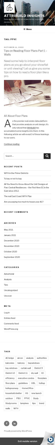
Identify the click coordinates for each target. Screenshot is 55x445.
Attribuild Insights (24, 16)
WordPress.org (11, 329)
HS (26, 393)
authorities (42, 358)
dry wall (34, 373)
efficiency (10, 378)
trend (41, 403)
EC (42, 373)
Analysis (8, 279)
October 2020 (10, 251)
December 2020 (11, 240)
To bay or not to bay (13, 178)
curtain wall (26, 368)
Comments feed (11, 323)
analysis (30, 358)
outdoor (9, 398)
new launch (37, 393)
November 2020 (11, 246)
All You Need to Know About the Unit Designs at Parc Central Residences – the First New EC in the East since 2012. (26, 187)
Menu (29, 29)
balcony (21, 363)
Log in (7, 312)
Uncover (8, 296)
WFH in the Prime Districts (16, 173)
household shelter (13, 393)
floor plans (10, 383)
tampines (24, 403)
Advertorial (9, 274)
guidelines (23, 383)
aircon (20, 358)
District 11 (23, 373)
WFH (15, 408)
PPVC (27, 398)
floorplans (42, 378)
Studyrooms (11, 403)
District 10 (10, 373)
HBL (33, 383)
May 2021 (8, 230)
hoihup (42, 383)
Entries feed (9, 318)
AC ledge (9, 358)
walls (7, 408)
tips (34, 403)
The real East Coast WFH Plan (18, 196)
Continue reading (11, 144)
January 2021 (10, 235)
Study (36, 398)
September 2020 (12, 257)
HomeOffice (27, 388)
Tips (6, 285)
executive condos (26, 378)
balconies (9, 363)
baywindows (34, 363)
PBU (18, 398)
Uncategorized (11, 290)
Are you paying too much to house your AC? (24, 202)
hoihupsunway (11, 388)
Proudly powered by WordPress (18, 431)
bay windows (11, 368)
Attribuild (31, 128)
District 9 (38, 368)
